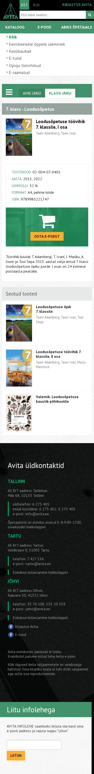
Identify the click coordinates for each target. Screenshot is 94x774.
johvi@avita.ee (38, 608)
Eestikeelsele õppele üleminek (37, 44)
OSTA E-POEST (47, 236)
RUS (36, 4)
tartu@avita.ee (38, 563)
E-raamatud (19, 72)
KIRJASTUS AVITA (77, 4)
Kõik (13, 37)
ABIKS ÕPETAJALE (76, 27)
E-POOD (44, 27)
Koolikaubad (20, 51)
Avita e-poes (65, 656)
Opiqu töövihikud (25, 65)
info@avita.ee (37, 513)
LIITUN (15, 755)
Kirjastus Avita (26, 626)
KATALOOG (15, 27)
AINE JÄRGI (32, 93)
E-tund (15, 58)
